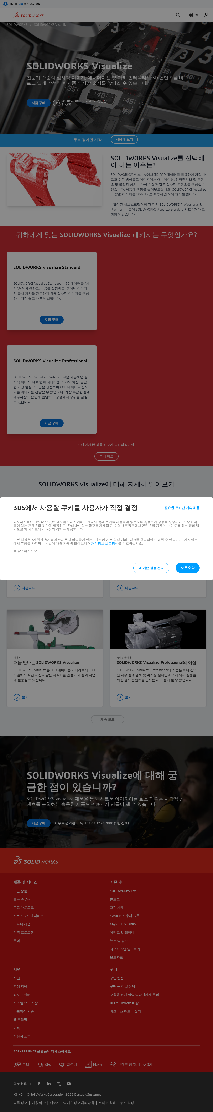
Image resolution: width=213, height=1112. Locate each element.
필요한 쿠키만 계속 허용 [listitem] (182, 508)
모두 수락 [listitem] (188, 567)
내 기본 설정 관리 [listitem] (151, 568)
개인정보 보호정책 (104, 543)
